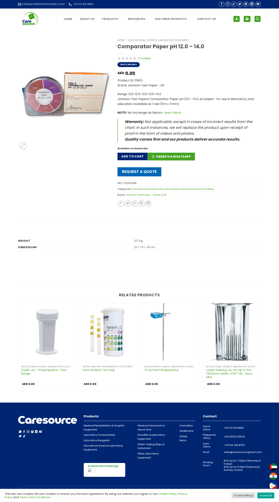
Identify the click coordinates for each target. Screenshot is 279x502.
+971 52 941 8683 (234, 427)
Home (68, 19)
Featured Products (171, 19)
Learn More (172, 112)
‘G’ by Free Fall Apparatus (161, 370)
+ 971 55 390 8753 (234, 445)
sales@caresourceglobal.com (243, 452)
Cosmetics (186, 425)
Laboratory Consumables (99, 435)
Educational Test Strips (200, 189)
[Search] (258, 19)
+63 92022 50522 (234, 436)
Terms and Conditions (35, 497)
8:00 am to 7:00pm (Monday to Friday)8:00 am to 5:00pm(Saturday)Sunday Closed (242, 465)
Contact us (206, 19)
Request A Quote (139, 171)
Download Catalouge (103, 466)
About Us (87, 19)
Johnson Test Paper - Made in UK (146, 194)
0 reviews (144, 58)
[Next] (261, 349)
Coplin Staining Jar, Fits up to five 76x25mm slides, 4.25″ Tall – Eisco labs (229, 373)
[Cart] (247, 19)
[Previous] (18, 349)
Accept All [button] (266, 495)
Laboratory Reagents (97, 440)
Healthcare (186, 431)
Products (110, 19)
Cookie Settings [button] (243, 495)
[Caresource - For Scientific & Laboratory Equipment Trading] (37, 19)
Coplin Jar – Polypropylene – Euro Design (44, 371)
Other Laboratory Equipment (148, 455)
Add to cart (132, 156)
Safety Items (183, 438)
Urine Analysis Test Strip (99, 370)
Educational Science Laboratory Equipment (158, 40)
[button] (173, 158)
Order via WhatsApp (173, 157)
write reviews (128, 64)
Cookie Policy (167, 494)
